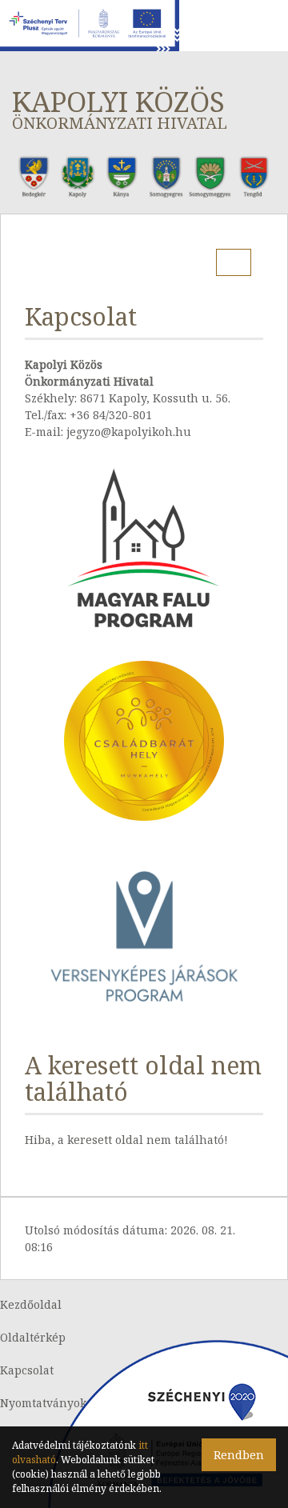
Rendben (239, 1454)
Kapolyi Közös (119, 108)
